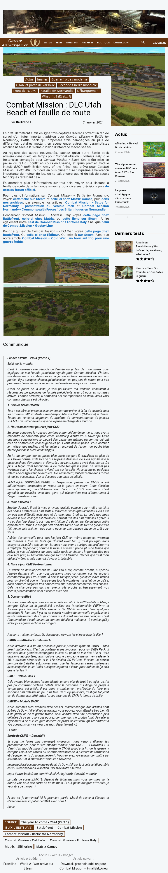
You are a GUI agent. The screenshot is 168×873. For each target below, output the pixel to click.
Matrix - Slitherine (18, 846)
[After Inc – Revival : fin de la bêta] (154, 149)
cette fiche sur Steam (29, 199)
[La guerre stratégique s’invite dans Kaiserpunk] (154, 196)
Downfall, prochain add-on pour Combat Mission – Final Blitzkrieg (84, 866)
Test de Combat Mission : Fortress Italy (57, 222)
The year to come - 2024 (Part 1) (45, 822)
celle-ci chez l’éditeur (42, 234)
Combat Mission (70, 827)
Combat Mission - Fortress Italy (73, 840)
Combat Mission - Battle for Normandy (34, 834)
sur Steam (86, 234)
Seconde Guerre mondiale (78, 85)
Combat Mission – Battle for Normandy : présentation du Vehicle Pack (56, 204)
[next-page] (152, 217)
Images (42, 79)
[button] (143, 42)
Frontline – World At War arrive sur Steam (28, 866)
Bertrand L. (24, 122)
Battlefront (45, 827)
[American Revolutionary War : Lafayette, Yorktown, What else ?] (124, 247)
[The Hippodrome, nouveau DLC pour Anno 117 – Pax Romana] (154, 170)
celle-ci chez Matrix (38, 218)
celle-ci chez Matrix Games (71, 199)
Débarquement (88, 91)
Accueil (44, 855)
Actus (29, 79)
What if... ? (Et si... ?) (56, 96)
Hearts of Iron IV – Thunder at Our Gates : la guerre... (150, 272)
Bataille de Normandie (57, 91)
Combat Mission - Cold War (25, 840)
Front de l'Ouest (25, 91)
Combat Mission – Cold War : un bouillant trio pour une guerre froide (56, 239)
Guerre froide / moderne (69, 79)
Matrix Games (46, 846)
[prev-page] (127, 217)
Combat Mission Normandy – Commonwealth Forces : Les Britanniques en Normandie (56, 207)
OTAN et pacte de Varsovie (35, 85)
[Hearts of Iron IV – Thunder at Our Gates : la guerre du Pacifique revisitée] (124, 272)
